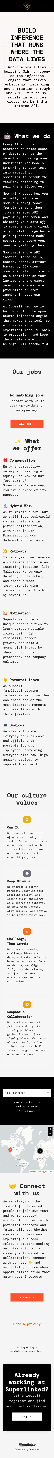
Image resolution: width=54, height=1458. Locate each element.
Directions (27, 1111)
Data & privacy (27, 1324)
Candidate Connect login (27, 1351)
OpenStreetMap (37, 1171)
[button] (40, 1151)
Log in (27, 1416)
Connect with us (24, 401)
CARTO (50, 1171)
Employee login (27, 1347)
